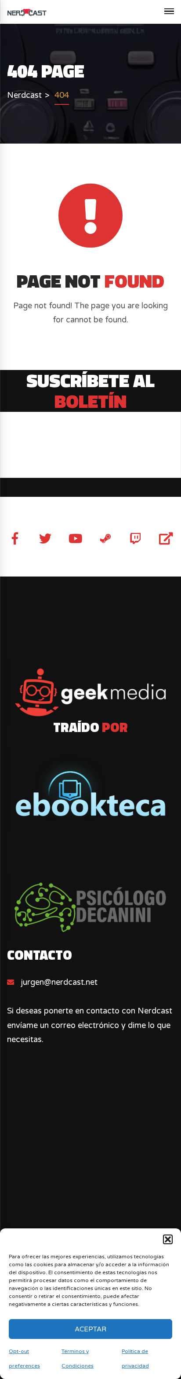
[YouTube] (75, 538)
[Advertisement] (90, 1187)
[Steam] (105, 538)
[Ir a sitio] (90, 692)
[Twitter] (45, 538)
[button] (167, 1239)
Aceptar (90, 1329)
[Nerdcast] (27, 12)
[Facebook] (15, 538)
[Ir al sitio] (90, 788)
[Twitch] (136, 538)
